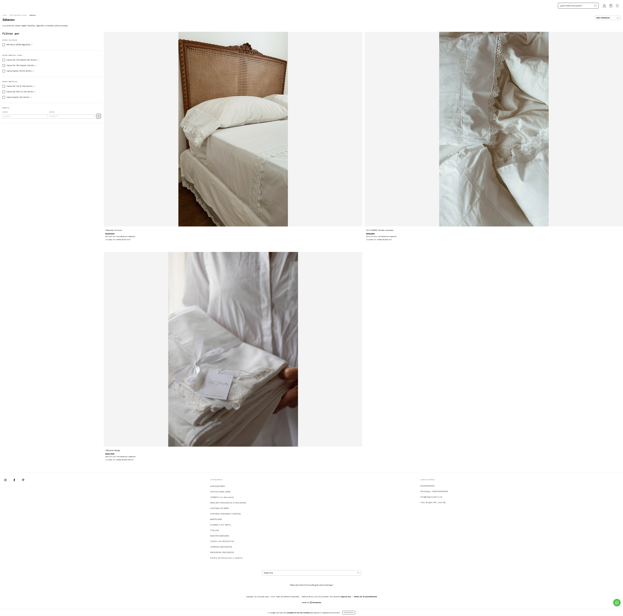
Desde (5, 112)
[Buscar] (595, 5)
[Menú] (617, 6)
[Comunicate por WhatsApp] (617, 602)
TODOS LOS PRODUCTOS (222, 541)
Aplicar (98, 116)
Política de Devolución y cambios (226, 558)
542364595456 (427, 486)
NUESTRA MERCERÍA (219, 536)
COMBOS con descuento (222, 497)
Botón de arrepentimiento (365, 597)
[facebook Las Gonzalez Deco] (14, 480)
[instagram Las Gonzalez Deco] (5, 480)
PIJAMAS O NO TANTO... (221, 525)
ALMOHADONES (217, 486)
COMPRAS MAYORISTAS (221, 547)
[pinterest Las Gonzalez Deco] (23, 480)
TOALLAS (214, 530)
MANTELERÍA (216, 519)
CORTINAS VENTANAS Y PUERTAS (225, 514)
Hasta (51, 112)
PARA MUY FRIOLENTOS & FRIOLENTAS (228, 503)
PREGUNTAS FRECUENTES (222, 552)
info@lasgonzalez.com (431, 497)
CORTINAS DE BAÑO (219, 508)
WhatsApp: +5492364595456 (434, 491)
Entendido (348, 612)
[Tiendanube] (311, 603)
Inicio (4, 15)
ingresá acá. (346, 597)
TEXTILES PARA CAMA (18, 15)
